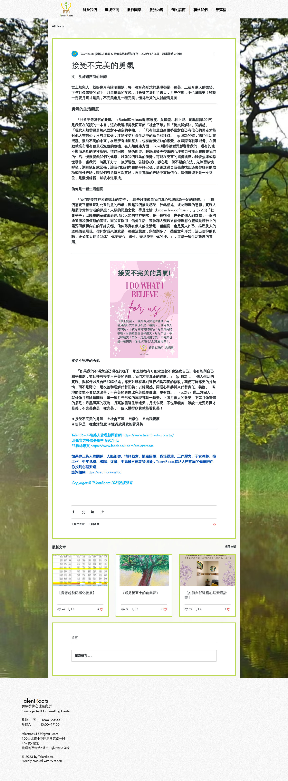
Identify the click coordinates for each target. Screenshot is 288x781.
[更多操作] (214, 53)
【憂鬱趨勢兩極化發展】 (76, 593)
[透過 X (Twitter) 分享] (83, 512)
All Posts (58, 26)
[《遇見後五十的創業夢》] (144, 570)
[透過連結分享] (102, 512)
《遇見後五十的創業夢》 (140, 593)
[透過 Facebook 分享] (73, 512)
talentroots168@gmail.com (40, 734)
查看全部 (230, 546)
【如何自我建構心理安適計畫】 (206, 595)
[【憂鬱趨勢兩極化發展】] (80, 570)
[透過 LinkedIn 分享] (92, 512)
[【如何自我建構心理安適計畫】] (207, 570)
